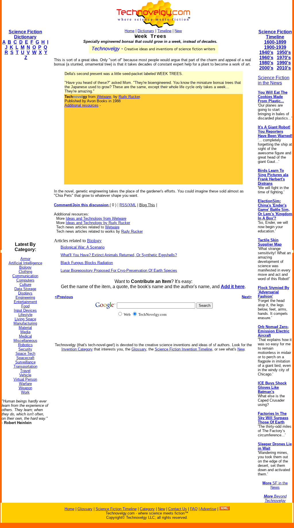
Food (25, 306)
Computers (25, 280)
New (178, 31)
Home (129, 31)
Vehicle (25, 375)
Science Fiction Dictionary (25, 34)
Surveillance (25, 362)
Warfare (25, 383)
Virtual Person (25, 379)
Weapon (25, 388)
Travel (25, 371)
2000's (266, 67)
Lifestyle (25, 315)
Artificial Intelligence (25, 263)
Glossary (138, 349)
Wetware (112, 227)
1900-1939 (275, 47)
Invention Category (77, 349)
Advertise (208, 509)
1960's (266, 57)
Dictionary (146, 31)
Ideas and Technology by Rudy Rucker (98, 223)
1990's (284, 62)
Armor (25, 259)
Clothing (25, 271)
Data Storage (25, 289)
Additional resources (81, 105)
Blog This (147, 205)
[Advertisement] (25, 151)
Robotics (25, 345)
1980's (266, 62)
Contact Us (177, 509)
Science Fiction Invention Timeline (183, 349)
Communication (25, 276)
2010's (284, 67)
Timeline (164, 31)
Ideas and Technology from (96, 218)
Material (25, 327)
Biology (25, 267)
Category (147, 509)
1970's (284, 57)
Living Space (25, 319)
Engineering (25, 297)
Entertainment (25, 302)
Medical (25, 336)
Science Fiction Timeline (275, 34)
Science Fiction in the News (273, 80)
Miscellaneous (25, 340)
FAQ (194, 509)
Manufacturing (25, 323)
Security (25, 349)
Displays (25, 293)
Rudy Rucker (129, 97)
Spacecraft (25, 358)
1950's (284, 52)
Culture (25, 284)
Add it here (233, 286)
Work (25, 392)
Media (25, 332)
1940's (266, 52)
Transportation (25, 366)
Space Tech (25, 353)
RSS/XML (127, 205)
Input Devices (25, 310)
